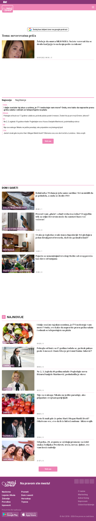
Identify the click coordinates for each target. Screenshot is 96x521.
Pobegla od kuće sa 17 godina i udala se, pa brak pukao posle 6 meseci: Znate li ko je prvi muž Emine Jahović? (46, 116)
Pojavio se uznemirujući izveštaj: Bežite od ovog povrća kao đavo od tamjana (64, 257)
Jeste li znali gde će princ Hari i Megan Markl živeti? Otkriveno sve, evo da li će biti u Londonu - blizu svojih (44, 133)
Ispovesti (6, 505)
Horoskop (26, 498)
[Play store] (10, 514)
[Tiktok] (92, 481)
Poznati (24, 492)
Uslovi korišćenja (86, 504)
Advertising (83, 498)
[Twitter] (86, 481)
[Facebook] (76, 481)
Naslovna (6, 492)
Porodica (6, 502)
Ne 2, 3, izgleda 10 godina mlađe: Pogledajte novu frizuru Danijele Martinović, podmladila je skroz (41, 122)
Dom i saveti (27, 495)
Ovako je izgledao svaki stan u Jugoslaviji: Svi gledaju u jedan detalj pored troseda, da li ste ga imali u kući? (64, 236)
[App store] (29, 514)
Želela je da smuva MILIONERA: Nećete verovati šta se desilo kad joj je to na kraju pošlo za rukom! (64, 43)
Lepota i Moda (8, 495)
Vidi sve (48, 141)
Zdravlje (6, 498)
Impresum (83, 501)
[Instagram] (81, 481)
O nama (81, 491)
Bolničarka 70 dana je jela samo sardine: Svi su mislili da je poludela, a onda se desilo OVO (64, 194)
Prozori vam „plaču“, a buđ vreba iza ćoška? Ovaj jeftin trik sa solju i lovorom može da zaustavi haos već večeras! (64, 216)
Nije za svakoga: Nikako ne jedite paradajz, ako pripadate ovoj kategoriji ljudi (33, 127)
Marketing (83, 494)
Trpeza (24, 502)
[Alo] (4, 2)
